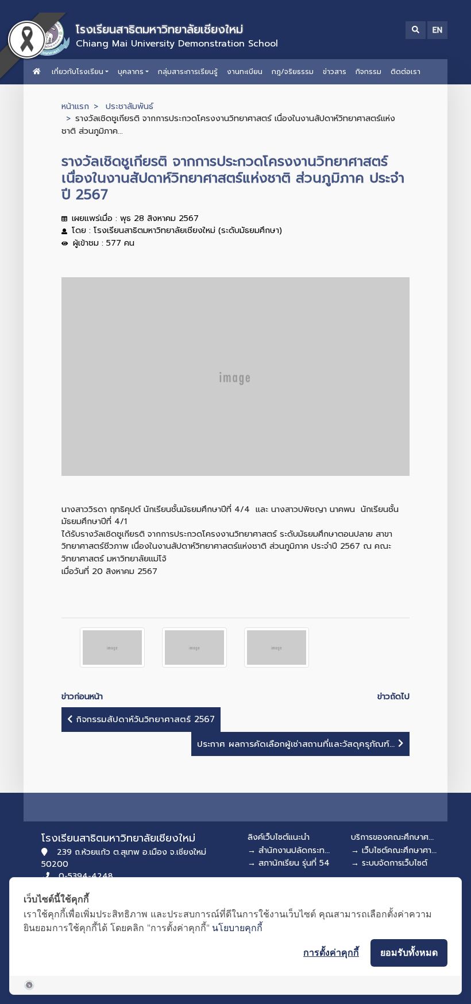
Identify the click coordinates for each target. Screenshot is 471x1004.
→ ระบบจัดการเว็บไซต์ (389, 863)
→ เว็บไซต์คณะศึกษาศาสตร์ (398, 850)
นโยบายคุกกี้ (237, 927)
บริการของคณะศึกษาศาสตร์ (399, 837)
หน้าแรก (75, 106)
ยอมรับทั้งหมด (409, 952)
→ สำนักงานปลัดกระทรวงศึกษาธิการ (311, 850)
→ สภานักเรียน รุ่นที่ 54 (289, 863)
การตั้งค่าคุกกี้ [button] (331, 952)
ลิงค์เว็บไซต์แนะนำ (279, 837)
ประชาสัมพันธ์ (129, 106)
